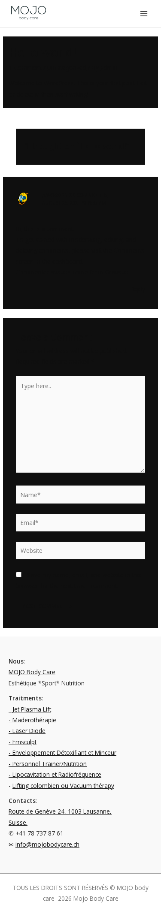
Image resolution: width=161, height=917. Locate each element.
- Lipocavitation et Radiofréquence (55, 774)
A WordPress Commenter (74, 195)
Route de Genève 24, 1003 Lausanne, (60, 811)
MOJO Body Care (32, 672)
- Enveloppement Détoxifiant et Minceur (62, 752)
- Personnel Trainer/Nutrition (48, 764)
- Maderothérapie (32, 720)
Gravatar (117, 272)
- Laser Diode (27, 731)
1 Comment (25, 67)
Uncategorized (66, 67)
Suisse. (18, 822)
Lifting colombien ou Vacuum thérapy (63, 785)
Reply (138, 289)
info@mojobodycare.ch (47, 844)
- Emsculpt (22, 742)
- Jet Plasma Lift (30, 709)
